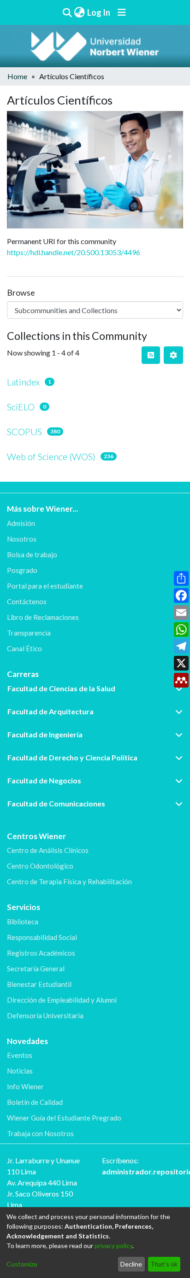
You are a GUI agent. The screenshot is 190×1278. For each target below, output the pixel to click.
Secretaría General (36, 968)
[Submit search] (67, 12)
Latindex (23, 381)
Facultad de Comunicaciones (56, 803)
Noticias (20, 1071)
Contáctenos (27, 601)
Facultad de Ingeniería (45, 734)
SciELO (21, 406)
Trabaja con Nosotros (40, 1133)
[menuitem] (79, 12)
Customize (21, 1264)
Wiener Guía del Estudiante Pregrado (64, 1118)
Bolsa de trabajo (32, 554)
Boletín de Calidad (35, 1102)
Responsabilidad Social (42, 937)
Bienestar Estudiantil (39, 984)
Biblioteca (22, 921)
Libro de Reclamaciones (43, 617)
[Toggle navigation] (122, 12)
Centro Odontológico (40, 866)
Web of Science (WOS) (51, 456)
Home (17, 76)
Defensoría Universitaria (45, 1015)
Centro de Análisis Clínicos (48, 850)
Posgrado (22, 570)
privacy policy (113, 1245)
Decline (131, 1264)
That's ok (164, 1264)
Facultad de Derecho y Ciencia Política (72, 757)
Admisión (21, 523)
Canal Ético (24, 648)
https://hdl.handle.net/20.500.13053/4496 (73, 252)
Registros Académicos (41, 953)
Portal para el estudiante (45, 586)
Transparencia (29, 633)
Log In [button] (99, 12)
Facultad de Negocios (44, 780)
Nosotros (21, 539)
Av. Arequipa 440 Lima (42, 1182)
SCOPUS (24, 431)
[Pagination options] (173, 355)
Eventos (19, 1055)
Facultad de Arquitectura (50, 711)
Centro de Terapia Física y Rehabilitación (69, 881)
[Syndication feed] (151, 355)
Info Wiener (25, 1086)
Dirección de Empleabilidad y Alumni (62, 1000)
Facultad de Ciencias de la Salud (61, 688)
